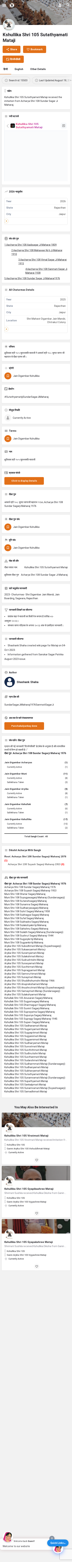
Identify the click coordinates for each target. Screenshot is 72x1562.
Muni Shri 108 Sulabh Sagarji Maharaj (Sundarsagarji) (33, 932)
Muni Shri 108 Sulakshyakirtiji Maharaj (25, 925)
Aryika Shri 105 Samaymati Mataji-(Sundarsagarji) (32, 991)
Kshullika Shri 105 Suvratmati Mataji (24, 1046)
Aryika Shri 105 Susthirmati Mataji (23, 966)
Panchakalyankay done (24, 726)
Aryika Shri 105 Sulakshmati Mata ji (24, 956)
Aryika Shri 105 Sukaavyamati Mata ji (24, 949)
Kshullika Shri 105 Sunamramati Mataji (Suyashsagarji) (35, 1088)
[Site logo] (12, 5)
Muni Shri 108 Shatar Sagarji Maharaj (24, 894)
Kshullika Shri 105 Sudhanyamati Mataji (26, 1067)
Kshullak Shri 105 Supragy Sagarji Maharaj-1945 (30, 1018)
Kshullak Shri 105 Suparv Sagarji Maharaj (26, 1022)
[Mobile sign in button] (60, 5)
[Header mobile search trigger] (68, 5)
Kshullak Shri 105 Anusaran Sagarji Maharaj (28, 998)
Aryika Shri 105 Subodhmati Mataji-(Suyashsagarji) (32, 946)
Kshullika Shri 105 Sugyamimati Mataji (25, 1039)
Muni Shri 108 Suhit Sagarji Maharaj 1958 (27, 911)
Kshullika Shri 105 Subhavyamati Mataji (26, 1070)
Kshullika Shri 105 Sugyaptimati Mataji (25, 1032)
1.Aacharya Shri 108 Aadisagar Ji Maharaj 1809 (30, 244)
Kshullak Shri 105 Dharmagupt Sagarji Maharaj (30, 1005)
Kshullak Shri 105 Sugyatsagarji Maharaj (26, 1001)
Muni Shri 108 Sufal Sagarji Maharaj (24, 918)
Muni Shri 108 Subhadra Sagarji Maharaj (26, 921)
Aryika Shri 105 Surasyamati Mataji (23, 963)
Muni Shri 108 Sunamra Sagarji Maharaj (26, 904)
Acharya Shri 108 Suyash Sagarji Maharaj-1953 (34, 864)
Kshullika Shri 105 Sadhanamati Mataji (25, 1025)
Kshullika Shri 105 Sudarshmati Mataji (25, 1060)
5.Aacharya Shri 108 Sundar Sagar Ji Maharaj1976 (32, 278)
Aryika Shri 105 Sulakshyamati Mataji (25, 994)
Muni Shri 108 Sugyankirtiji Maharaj (23, 942)
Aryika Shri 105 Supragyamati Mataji (24, 970)
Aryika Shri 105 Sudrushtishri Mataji (24, 959)
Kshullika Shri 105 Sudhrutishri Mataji (25, 1053)
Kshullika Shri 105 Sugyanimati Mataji (25, 1036)
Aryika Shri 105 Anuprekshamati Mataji (26, 984)
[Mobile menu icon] (4, 5)
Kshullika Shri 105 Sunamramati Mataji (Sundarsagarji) (34, 1077)
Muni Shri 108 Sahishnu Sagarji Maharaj (26, 928)
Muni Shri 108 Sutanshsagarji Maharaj (25, 901)
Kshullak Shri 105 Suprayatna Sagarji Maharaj (29, 1011)
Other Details (38, 69)
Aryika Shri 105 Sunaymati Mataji (22, 977)
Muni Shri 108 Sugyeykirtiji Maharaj (23, 939)
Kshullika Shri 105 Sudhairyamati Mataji (26, 1043)
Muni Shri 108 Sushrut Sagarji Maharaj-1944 (28, 935)
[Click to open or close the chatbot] (58, 1548)
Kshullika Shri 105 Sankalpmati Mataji (25, 1084)
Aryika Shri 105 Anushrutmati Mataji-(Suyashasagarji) (34, 987)
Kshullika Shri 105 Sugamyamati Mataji (26, 1029)
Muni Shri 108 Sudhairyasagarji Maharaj (26, 908)
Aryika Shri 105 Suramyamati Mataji (24, 953)
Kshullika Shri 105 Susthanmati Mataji (25, 1056)
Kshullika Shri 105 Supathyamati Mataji (26, 1081)
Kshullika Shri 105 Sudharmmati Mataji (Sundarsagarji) (34, 1063)
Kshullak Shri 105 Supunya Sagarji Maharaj (27, 1015)
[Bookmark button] (36, 1160)
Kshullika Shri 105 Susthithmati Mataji (25, 1050)
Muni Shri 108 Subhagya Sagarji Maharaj (26, 914)
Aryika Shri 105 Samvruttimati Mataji (24, 973)
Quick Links (57, 1543)
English (19, 69)
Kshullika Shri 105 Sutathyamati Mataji (26, 1074)
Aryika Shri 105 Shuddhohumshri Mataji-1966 (29, 980)
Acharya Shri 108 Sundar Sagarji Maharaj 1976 (30, 887)
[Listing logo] (9, 25)
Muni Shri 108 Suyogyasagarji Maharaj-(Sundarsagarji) (34, 897)
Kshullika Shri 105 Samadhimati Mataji (25, 1091)
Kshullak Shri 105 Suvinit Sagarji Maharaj (26, 1008)
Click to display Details (24, 480)
